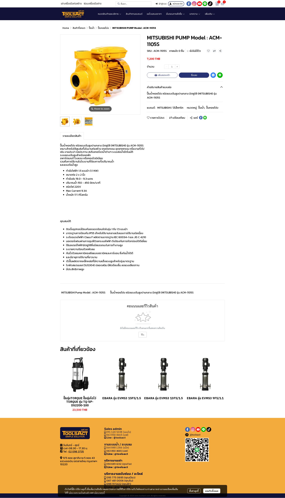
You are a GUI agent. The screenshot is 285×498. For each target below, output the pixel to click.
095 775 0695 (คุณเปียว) (120, 477)
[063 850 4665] (105, 437)
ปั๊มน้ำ (91, 28)
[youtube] (199, 3)
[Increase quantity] (177, 66)
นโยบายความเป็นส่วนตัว (79, 492)
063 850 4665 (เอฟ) (117, 434)
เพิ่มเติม (209, 13)
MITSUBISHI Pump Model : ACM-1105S (83, 292)
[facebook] (188, 3)
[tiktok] (210, 3)
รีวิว (142, 334)
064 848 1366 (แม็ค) (117, 447)
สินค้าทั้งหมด (79, 28)
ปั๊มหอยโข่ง (103, 28)
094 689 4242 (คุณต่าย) (119, 464)
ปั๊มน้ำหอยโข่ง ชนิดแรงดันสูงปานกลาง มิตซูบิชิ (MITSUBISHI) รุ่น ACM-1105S (152, 292)
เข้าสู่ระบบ (163, 4)
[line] (204, 3)
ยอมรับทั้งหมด (211, 491)
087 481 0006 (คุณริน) (119, 481)
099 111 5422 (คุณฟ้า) (118, 484)
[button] (133, 4)
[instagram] (194, 3)
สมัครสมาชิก (178, 4)
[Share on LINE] (205, 117)
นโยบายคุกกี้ (99, 492)
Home (65, 28)
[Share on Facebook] (201, 117)
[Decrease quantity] (166, 66)
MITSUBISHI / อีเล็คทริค (170, 108)
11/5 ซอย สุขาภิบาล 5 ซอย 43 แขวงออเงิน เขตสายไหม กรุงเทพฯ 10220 (78, 461)
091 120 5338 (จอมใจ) (118, 432)
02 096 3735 (76, 451)
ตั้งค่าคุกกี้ (194, 491)
